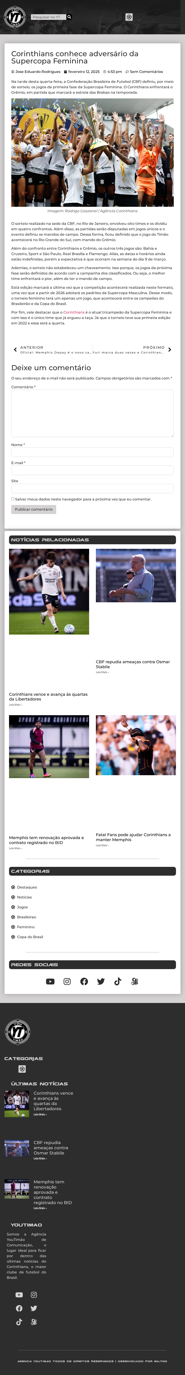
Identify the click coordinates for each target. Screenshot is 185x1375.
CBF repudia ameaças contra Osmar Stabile (133, 664)
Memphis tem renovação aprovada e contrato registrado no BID (46, 840)
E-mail (18, 463)
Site (14, 481)
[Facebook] (19, 1308)
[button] (129, 17)
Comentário (23, 387)
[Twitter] (34, 1308)
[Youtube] (19, 1295)
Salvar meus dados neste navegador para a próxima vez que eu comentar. (83, 499)
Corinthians (74, 312)
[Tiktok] (118, 981)
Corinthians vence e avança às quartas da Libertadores (48, 697)
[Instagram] (34, 1295)
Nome (18, 445)
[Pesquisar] (69, 17)
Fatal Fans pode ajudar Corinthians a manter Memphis (133, 837)
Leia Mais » (15, 704)
